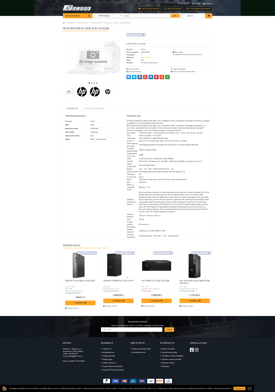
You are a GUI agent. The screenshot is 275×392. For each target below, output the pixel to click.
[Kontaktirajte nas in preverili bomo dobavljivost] (153, 291)
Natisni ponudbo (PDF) (134, 71)
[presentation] (208, 245)
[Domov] (64, 23)
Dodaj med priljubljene (179, 69)
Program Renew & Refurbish (113, 366)
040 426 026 (73, 354)
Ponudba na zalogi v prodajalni (172, 356)
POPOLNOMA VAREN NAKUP (200, 9)
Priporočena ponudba (169, 352)
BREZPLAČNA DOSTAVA (150, 9)
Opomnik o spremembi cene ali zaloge (183, 71)
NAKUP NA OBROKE (174, 9)
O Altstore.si (107, 349)
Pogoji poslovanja (109, 356)
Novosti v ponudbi (168, 349)
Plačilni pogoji (107, 359)
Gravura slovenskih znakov (141, 349)
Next (128, 67)
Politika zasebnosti (109, 363)
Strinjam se (239, 388)
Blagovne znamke (168, 363)
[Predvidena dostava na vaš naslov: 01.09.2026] (81, 293)
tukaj (154, 388)
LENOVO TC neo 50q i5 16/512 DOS (80, 281)
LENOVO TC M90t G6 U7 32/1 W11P (118, 281)
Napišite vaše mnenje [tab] (94, 108)
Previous (58, 67)
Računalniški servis (139, 352)
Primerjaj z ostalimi (134, 69)
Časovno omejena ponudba (171, 359)
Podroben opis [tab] (72, 108)
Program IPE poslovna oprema (113, 370)
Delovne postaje (146, 57)
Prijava (169, 330)
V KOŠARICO (79, 303)
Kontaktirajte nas (109, 352)
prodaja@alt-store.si (75, 356)
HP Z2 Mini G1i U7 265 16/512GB (155, 281)
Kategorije (165, 366)
